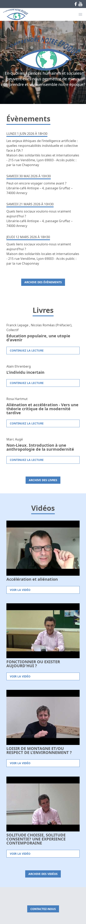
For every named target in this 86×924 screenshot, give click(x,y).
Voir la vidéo (20, 590)
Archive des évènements (43, 282)
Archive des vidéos (43, 874)
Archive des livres (43, 480)
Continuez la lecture (27, 350)
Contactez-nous (43, 909)
